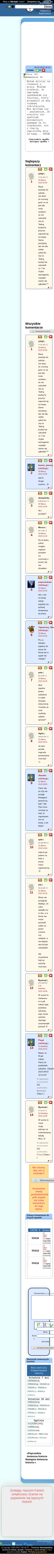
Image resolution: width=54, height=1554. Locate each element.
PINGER (29, 1545)
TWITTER (19, 1545)
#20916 (33, 1430)
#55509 (32, 1388)
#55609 (41, 1391)
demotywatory (46, 1547)
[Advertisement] (12, 742)
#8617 (43, 1434)
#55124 (31, 1416)
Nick (45, 1332)
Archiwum (45, 3)
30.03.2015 (39, 67)
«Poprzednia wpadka (38, 139)
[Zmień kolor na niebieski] (6, 7)
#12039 (35, 1423)
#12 (38, 1085)
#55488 (32, 1409)
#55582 (44, 1384)
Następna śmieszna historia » (36, 1461)
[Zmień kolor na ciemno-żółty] (9, 7)
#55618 (33, 1384)
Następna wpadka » (39, 141)
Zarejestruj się (33, 2)
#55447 (32, 1391)
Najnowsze (45, 13)
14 (34, 77)
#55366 (41, 1413)
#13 (38, 1149)
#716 (43, 1438)
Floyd (41, 1040)
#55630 (34, 1380)
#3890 (33, 1427)
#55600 (31, 1395)
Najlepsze (45, 11)
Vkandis (42, 775)
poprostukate (45, 582)
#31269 (33, 1438)
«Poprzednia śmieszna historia (37, 1455)
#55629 (42, 1388)
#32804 (32, 1441)
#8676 (32, 1434)
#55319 (34, 1402)
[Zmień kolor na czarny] (13, 7)
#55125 (42, 1409)
